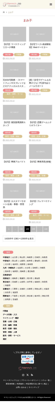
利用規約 (20, 384)
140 (33, 229)
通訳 (4, 339)
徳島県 (14, 278)
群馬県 (7, 299)
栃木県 (37, 296)
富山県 (14, 261)
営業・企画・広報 (10, 321)
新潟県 (44, 261)
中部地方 (6, 261)
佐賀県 (20, 268)
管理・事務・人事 (10, 332)
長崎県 (22, 271)
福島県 (37, 282)
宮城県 (14, 282)
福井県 (15, 264)
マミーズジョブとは (11, 380)
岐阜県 (29, 261)
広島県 (37, 257)
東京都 (29, 296)
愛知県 (37, 261)
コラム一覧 (45, 380)
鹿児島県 (31, 271)
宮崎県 (35, 268)
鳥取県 (44, 257)
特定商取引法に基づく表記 (36, 384)
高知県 (37, 278)
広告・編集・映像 (10, 325)
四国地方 (6, 278)
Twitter (28, 375)
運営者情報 (10, 384)
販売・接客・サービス (12, 336)
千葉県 (14, 296)
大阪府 (46, 289)
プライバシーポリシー (30, 380)
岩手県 (29, 282)
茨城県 (15, 299)
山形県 (22, 282)
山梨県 (22, 261)
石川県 (7, 264)
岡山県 (22, 257)
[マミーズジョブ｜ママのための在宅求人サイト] (12, 4)
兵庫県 (29, 289)
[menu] (50, 4)
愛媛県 (22, 278)
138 (21, 229)
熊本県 (7, 271)
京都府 (22, 289)
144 (45, 229)
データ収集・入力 (10, 314)
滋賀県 (15, 292)
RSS (32, 375)
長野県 (22, 264)
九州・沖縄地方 (9, 268)
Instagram (23, 375)
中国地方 (6, 257)
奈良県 (7, 292)
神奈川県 (45, 296)
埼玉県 (22, 296)
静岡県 (30, 264)
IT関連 (5, 311)
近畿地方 (6, 289)
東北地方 (6, 282)
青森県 (7, 285)
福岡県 (15, 271)
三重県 (14, 289)
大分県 (27, 268)
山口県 (14, 257)
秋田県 (44, 282)
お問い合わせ (21, 387)
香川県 (29, 278)
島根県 (29, 257)
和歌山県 (38, 289)
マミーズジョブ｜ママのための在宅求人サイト (21, 397)
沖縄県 (42, 268)
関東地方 (6, 296)
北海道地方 (7, 275)
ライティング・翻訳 (11, 318)
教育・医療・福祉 (10, 329)
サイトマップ (34, 387)
